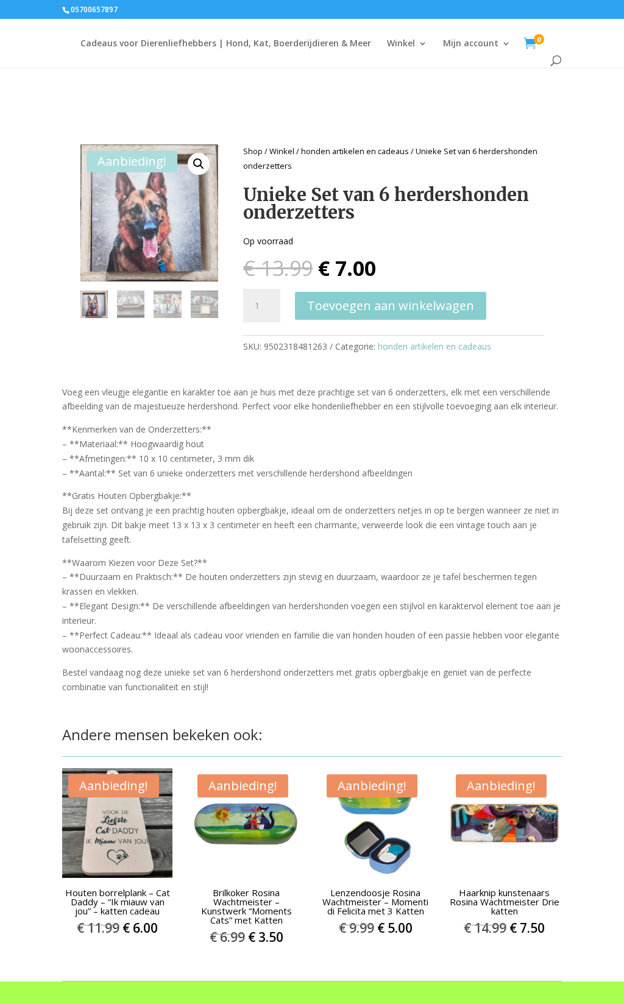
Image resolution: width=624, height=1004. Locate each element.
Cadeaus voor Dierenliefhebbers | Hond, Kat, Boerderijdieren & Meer (225, 44)
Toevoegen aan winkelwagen (390, 305)
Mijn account (470, 44)
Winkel (401, 44)
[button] (199, 164)
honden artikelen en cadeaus (355, 151)
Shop (253, 151)
